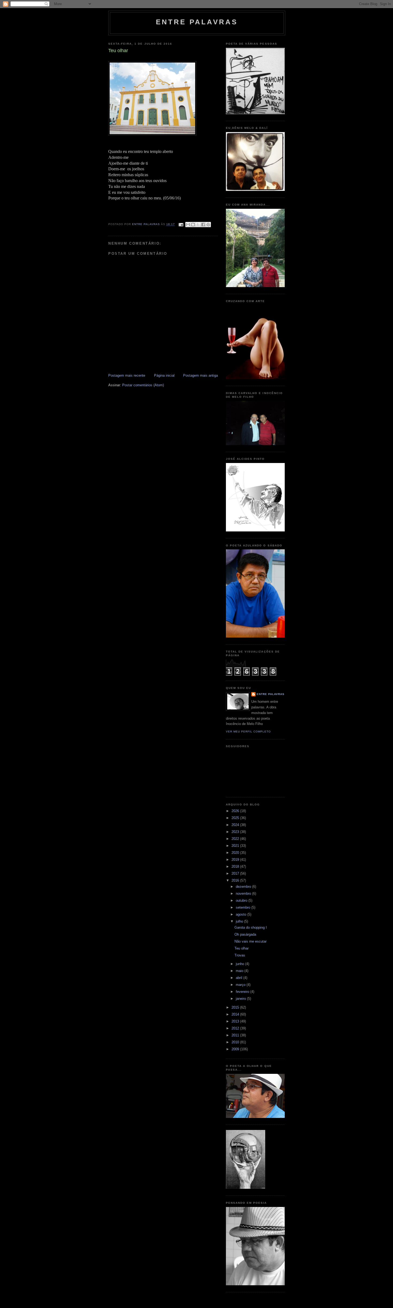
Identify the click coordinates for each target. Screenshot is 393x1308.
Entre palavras (197, 22)
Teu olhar (241, 948)
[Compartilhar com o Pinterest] (208, 224)
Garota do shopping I (250, 927)
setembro (243, 907)
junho (240, 964)
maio (240, 971)
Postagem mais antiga (200, 375)
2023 (236, 832)
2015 (236, 1007)
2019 (236, 860)
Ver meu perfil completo (248, 731)
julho (240, 921)
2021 (236, 846)
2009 (236, 1049)
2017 (236, 873)
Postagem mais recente (126, 375)
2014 (236, 1014)
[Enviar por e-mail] (188, 224)
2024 (236, 825)
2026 (236, 811)
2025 (236, 818)
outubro (242, 900)
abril (239, 978)
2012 (236, 1028)
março (241, 985)
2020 (236, 853)
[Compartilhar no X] (198, 224)
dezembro (244, 887)
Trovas (239, 955)
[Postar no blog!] (193, 224)
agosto (241, 914)
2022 (236, 839)
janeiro (241, 999)
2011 (236, 1035)
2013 (236, 1021)
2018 (236, 867)
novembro (244, 894)
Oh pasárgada (245, 934)
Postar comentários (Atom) (143, 385)
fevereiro (243, 992)
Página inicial (164, 375)
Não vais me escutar (250, 941)
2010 (236, 1042)
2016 (236, 880)
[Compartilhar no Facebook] (203, 224)
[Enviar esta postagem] (181, 224)
